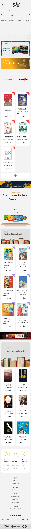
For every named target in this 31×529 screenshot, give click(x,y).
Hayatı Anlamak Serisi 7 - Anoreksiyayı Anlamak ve (7, 162)
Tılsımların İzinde (23, 108)
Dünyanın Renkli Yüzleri (8, 290)
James (23, 384)
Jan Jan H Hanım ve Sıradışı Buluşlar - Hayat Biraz (22, 291)
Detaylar (5, 43)
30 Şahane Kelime (8, 136)
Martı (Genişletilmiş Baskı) (8, 436)
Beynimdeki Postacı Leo (8, 318)
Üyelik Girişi (15, 483)
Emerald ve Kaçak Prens (22, 136)
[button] (28, 37)
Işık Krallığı (23, 318)
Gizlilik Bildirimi (15, 499)
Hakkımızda (15, 490)
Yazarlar (3, 20)
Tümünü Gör (14, 199)
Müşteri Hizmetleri (15, 509)
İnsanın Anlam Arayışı (8, 410)
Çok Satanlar (14, 16)
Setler (20, 20)
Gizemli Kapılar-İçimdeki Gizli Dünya (8, 262)
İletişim (15, 493)
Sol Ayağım (23, 410)
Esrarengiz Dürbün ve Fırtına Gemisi (22, 263)
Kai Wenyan (20, 210)
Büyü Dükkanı (8, 384)
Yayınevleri (12, 20)
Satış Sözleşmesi (15, 496)
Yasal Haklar (15, 502)
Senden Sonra (8, 109)
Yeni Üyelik (16, 480)
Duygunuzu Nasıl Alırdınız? (23, 436)
